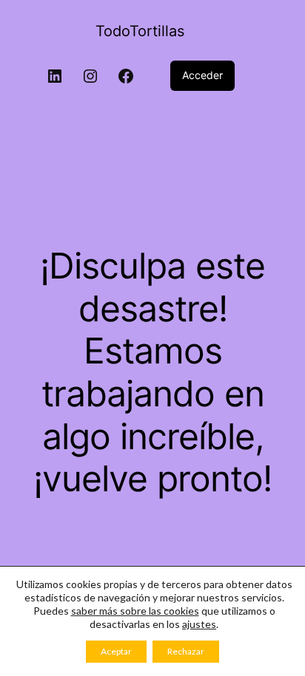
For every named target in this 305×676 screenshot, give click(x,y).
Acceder (202, 75)
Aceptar (116, 651)
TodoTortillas (139, 31)
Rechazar (185, 651)
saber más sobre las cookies (135, 610)
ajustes (199, 624)
